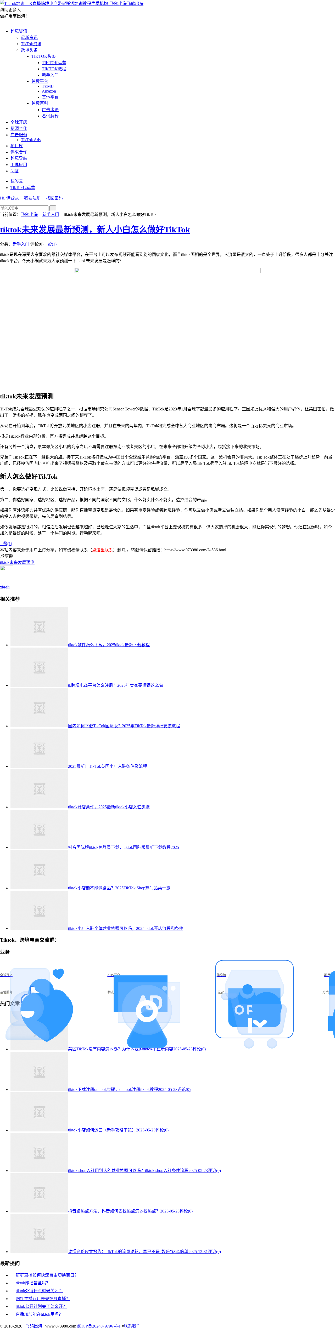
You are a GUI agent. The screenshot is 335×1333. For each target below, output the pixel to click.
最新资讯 (29, 37)
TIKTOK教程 (54, 69)
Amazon (49, 91)
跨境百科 (39, 103)
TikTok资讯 (31, 44)
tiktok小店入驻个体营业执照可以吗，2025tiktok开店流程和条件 (125, 928)
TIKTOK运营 (54, 62)
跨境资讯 (18, 31)
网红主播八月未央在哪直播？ (43, 1298)
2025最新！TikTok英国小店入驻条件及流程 (107, 766)
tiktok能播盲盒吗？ (33, 1283)
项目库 (16, 146)
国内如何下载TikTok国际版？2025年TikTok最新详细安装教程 (124, 726)
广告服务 (18, 135)
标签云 (16, 181)
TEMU (48, 86)
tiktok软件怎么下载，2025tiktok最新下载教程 (109, 645)
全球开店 (18, 122)
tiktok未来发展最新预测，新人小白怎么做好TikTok (95, 229)
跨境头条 (29, 50)
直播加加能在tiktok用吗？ (39, 1314)
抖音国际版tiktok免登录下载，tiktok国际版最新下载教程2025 (123, 847)
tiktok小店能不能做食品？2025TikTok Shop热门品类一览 (119, 888)
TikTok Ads (31, 140)
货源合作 (18, 128)
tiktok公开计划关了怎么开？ (41, 1306)
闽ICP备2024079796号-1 (99, 1326)
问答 (14, 171)
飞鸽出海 (135, 3)
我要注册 (32, 198)
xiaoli (4, 587)
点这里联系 (102, 550)
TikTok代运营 (22, 187)
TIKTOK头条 (43, 56)
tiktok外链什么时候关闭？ (39, 1291)
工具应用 (18, 164)
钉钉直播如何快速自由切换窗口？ (47, 1275)
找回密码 (54, 198)
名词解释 (50, 116)
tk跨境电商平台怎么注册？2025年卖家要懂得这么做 (115, 685)
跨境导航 (18, 158)
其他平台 (50, 97)
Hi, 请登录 (9, 198)
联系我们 (132, 1326)
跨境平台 (39, 81)
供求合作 (18, 152)
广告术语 (50, 109)
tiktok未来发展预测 (17, 562)
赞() (50, 244)
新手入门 (50, 75)
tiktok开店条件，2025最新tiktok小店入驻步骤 (109, 807)
